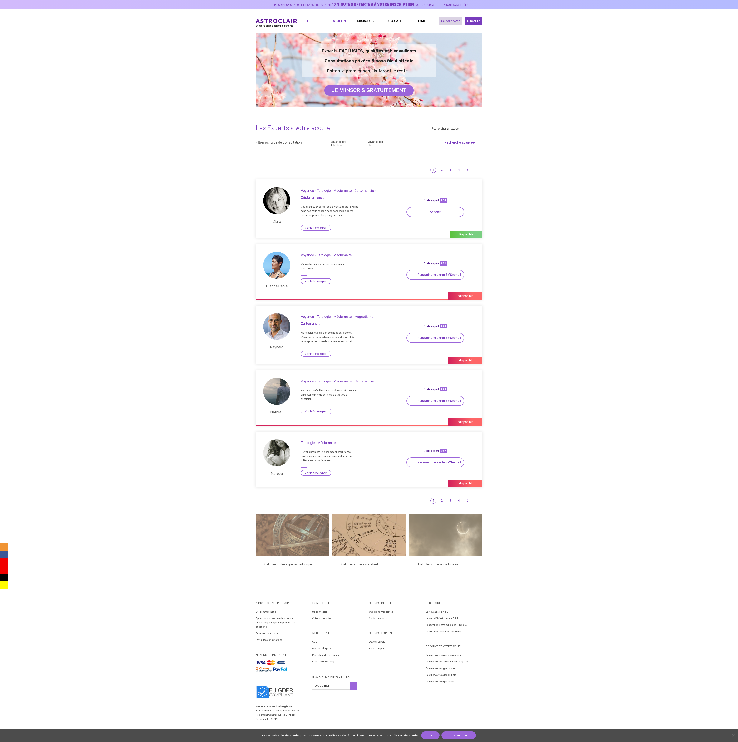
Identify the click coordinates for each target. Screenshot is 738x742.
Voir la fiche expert (316, 227)
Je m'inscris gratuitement (369, 90)
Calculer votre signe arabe (440, 681)
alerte (439, 275)
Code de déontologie (324, 661)
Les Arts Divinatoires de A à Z (442, 618)
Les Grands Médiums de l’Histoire (444, 631)
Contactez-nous (378, 618)
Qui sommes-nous (266, 611)
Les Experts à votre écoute (293, 127)
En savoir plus (459, 735)
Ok (430, 735)
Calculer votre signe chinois (441, 674)
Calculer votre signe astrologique (444, 655)
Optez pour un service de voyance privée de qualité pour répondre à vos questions (276, 622)
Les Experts (339, 21)
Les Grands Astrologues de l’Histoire (446, 624)
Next (478, 170)
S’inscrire (473, 21)
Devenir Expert (377, 641)
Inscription (353, 686)
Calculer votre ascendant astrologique (447, 661)
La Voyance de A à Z (437, 611)
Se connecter (450, 21)
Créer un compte (321, 618)
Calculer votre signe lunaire (440, 668)
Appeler (435, 212)
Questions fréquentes (381, 611)
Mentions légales (321, 648)
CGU (314, 641)
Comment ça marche (267, 633)
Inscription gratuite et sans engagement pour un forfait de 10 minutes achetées (371, 4)
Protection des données (325, 655)
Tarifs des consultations (269, 639)
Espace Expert (377, 648)
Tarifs (422, 21)
